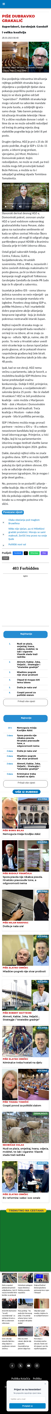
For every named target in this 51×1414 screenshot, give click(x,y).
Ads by (43, 210)
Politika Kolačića (21, 1378)
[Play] (5, 206)
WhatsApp (34, 553)
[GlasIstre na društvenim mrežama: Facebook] (13, 1365)
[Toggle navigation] (3, 4)
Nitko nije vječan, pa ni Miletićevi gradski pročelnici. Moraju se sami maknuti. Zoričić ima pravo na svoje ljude (27, 534)
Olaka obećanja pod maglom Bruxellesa (24, 522)
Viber (44, 553)
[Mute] (20, 206)
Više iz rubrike (26, 791)
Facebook (17, 553)
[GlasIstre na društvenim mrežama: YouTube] (29, 1365)
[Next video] (13, 206)
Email (6, 558)
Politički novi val (17, 544)
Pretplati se (27, 1406)
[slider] (26, 203)
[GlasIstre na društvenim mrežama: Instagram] (38, 1365)
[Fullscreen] (45, 206)
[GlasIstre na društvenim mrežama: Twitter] (21, 1365)
